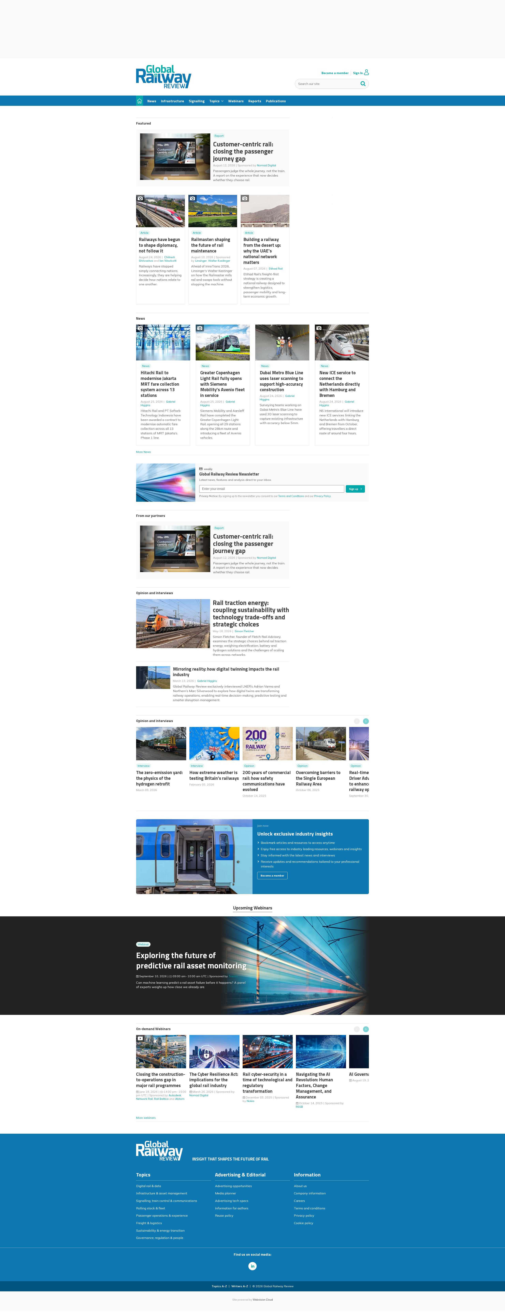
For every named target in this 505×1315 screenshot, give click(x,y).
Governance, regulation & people (159, 1238)
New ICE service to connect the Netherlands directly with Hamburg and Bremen (339, 384)
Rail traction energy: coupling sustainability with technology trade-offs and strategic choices (251, 613)
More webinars (146, 1118)
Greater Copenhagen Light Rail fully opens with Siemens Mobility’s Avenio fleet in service (222, 384)
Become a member (335, 73)
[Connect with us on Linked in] (252, 1266)
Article (144, 233)
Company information (310, 1193)
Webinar (143, 944)
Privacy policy (304, 1215)
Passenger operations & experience (162, 1215)
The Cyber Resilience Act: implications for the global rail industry (213, 1080)
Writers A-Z (239, 1286)
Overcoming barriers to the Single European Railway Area (318, 778)
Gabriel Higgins (207, 681)
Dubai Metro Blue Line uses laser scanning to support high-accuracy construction (281, 381)
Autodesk (175, 1095)
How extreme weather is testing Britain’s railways (214, 775)
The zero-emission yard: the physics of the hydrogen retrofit (159, 778)
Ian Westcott (168, 260)
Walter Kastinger (219, 260)
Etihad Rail (276, 268)
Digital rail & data (148, 1186)
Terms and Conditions (291, 496)
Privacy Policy (322, 496)
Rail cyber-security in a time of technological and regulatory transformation (268, 1082)
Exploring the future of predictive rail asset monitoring (191, 960)
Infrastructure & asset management (161, 1193)
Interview (144, 766)
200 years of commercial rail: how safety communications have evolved (267, 781)
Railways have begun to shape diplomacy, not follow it (159, 245)
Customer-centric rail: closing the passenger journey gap (243, 151)
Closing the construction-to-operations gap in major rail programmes (160, 1080)
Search (363, 83)
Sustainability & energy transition (160, 1230)
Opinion (249, 766)
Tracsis (233, 976)
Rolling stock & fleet (150, 1208)
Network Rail (144, 1099)
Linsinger (201, 260)
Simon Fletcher (244, 631)
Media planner (225, 1193)
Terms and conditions (309, 1208)
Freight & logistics (149, 1223)
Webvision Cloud (263, 1299)
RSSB (299, 1106)
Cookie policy (303, 1223)
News (146, 366)
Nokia (250, 1101)
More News (143, 452)
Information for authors (231, 1208)
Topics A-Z (219, 1286)
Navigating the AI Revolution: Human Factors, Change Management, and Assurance (314, 1085)
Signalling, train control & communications (166, 1201)
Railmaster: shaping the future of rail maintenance (210, 245)
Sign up (353, 489)
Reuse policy (224, 1215)
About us (300, 1186)
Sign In (358, 73)
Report (219, 136)
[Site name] (163, 87)
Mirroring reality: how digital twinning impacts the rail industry (226, 671)
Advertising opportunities (233, 1186)
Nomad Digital (266, 165)
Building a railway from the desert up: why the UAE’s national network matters (262, 250)
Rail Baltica (161, 1099)
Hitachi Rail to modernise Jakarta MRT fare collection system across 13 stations (160, 384)
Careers (299, 1201)
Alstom (179, 1099)
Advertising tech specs (231, 1201)
